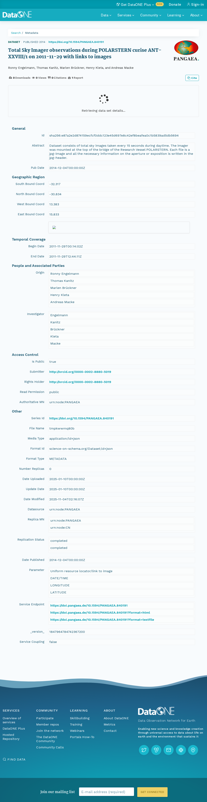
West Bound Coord (30, 204)
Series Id (37, 418)
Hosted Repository (11, 737)
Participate (45, 718)
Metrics (109, 724)
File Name (36, 428)
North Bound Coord (30, 194)
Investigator (35, 314)
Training (76, 724)
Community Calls (49, 747)
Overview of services (12, 720)
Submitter (37, 371)
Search (16, 32)
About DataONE (116, 718)
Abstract (38, 145)
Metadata (31, 32)
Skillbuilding (80, 718)
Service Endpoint (31, 604)
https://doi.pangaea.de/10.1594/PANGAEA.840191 (89, 605)
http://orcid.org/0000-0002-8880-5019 (80, 372)
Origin (40, 272)
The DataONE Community (46, 739)
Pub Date (37, 168)
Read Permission (32, 392)
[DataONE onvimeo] (156, 750)
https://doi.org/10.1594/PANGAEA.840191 (76, 41)
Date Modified (34, 499)
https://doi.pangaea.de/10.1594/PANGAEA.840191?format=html (100, 612)
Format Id (37, 448)
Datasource (36, 509)
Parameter (36, 570)
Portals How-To (82, 737)
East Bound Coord (31, 214)
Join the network (50, 731)
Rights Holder (34, 382)
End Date (37, 256)
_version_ (37, 631)
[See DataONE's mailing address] (193, 750)
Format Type (35, 458)
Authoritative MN (31, 402)
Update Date (35, 489)
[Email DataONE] (169, 750)
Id (43, 135)
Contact (110, 731)
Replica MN (36, 519)
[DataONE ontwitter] (144, 750)
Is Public (38, 361)
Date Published (33, 560)
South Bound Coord (30, 184)
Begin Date (36, 246)
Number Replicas (31, 469)
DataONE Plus (14, 728)
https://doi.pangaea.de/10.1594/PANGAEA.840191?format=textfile (102, 620)
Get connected (152, 792)
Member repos (47, 724)
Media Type (36, 438)
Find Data (16, 759)
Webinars (77, 731)
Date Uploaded (33, 479)
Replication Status (30, 539)
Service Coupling (32, 642)
